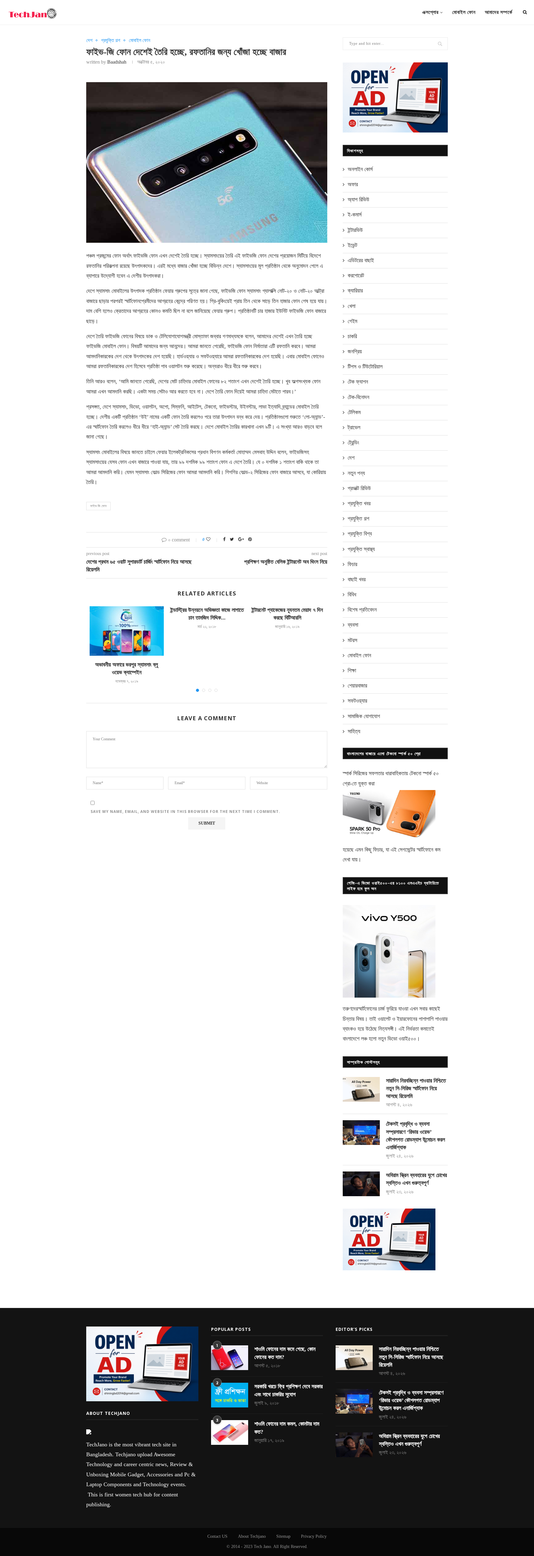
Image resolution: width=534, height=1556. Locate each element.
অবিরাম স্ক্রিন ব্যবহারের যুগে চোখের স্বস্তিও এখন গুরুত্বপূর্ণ (416, 1179)
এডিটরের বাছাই (361, 260)
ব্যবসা (353, 625)
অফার (353, 184)
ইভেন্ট (352, 245)
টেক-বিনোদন (358, 397)
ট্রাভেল (354, 427)
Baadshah (116, 62)
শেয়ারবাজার (357, 686)
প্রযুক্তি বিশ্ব (360, 534)
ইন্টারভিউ (355, 230)
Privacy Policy (314, 1536)
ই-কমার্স (355, 215)
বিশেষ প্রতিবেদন (362, 610)
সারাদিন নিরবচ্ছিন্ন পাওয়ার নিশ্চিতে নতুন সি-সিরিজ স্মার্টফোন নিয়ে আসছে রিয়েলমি (416, 1088)
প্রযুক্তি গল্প (110, 40)
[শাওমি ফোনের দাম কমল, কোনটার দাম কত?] (229, 1432)
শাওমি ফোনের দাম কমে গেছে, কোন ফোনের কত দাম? (285, 1353)
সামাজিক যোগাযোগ (364, 716)
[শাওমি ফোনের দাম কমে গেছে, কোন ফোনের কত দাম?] (229, 1357)
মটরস (352, 640)
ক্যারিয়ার (355, 291)
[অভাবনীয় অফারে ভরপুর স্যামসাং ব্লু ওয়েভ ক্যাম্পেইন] (127, 631)
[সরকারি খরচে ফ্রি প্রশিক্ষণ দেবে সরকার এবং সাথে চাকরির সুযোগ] (229, 1395)
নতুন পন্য (356, 473)
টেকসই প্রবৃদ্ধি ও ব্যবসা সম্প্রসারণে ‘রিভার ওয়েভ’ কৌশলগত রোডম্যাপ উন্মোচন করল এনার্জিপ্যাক (415, 1135)
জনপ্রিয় (355, 351)
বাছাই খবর (357, 579)
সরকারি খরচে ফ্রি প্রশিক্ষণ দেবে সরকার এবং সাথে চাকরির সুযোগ (288, 1390)
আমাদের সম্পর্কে (498, 12)
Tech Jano (262, 1546)
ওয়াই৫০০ (407, 1039)
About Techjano (252, 1536)
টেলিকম (354, 412)
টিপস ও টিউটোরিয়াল (365, 367)
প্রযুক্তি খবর (359, 503)
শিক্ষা (352, 670)
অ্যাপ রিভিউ (358, 199)
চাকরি (352, 336)
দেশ (89, 40)
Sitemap (283, 1536)
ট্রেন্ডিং (353, 442)
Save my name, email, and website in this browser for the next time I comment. (185, 811)
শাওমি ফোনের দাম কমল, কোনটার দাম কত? (286, 1428)
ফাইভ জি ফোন (98, 506)
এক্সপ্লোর (430, 12)
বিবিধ (352, 594)
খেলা (351, 306)
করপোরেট (356, 275)
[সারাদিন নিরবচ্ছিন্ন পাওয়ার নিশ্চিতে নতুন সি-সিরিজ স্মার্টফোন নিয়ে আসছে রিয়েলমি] (361, 1089)
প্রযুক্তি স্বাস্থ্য (361, 549)
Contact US (217, 1536)
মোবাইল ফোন (464, 12)
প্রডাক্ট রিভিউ (359, 488)
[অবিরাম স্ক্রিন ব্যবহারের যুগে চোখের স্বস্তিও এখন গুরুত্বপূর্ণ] (361, 1183)
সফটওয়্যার (357, 701)
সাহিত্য (354, 731)
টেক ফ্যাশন (358, 382)
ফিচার (352, 564)
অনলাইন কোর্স (360, 169)
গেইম (352, 321)
